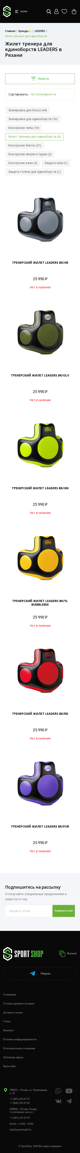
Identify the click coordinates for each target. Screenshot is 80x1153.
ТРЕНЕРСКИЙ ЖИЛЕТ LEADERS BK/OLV (40, 375)
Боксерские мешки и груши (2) (30, 154)
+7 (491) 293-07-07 (20, 1098)
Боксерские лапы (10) (23, 128)
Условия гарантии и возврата (18, 1003)
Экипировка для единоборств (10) (33, 119)
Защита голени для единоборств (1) (34, 172)
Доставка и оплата (13, 1012)
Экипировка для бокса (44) (27, 110)
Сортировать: (19, 94)
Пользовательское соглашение (19, 1048)
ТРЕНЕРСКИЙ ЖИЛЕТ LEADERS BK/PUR (40, 826)
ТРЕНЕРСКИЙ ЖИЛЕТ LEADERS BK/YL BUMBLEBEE (40, 603)
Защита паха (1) (56, 163)
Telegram (45, 973)
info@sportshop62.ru (20, 1129)
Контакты (8, 1030)
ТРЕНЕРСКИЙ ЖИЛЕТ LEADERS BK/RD (40, 714)
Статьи (6, 1021)
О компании (9, 994)
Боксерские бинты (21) (24, 145)
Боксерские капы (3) (22, 163)
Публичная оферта (13, 1057)
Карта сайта (9, 1066)
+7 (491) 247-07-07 (20, 1117)
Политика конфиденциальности (19, 1039)
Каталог (72, 953)
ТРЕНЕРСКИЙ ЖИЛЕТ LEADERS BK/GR (40, 262)
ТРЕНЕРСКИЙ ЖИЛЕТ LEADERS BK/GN (40, 488)
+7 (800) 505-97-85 (20, 1103)
